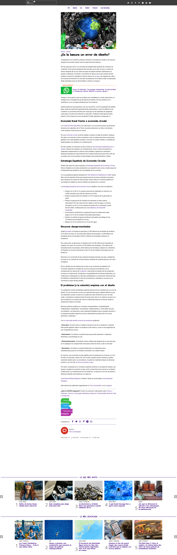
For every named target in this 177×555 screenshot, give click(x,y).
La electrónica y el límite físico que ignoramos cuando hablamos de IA (90, 506)
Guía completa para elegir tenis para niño (59, 505)
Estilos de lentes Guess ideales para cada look (28, 505)
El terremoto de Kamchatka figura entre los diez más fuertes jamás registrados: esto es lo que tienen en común (89, 546)
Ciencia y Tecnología (74, 393)
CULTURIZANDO (105, 8)
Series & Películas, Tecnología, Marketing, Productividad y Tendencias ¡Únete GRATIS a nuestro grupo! (94, 90)
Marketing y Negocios (89, 393)
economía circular (72, 135)
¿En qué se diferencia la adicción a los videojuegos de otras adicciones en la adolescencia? (149, 506)
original (109, 385)
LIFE (81, 8)
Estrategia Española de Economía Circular (101, 165)
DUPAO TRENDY (66, 52)
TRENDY (87, 8)
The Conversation (96, 385)
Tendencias (66, 395)
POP (69, 8)
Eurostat (68, 231)
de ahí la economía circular (84, 362)
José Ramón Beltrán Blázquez (71, 378)
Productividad (101, 393)
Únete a (65, 402)
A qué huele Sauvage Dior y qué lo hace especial (119, 505)
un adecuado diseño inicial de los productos (78, 320)
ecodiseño (83, 271)
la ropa (97, 76)
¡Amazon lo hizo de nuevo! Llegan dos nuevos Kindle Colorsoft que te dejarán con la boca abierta (120, 546)
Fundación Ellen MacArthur (72, 125)
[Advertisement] (88, 457)
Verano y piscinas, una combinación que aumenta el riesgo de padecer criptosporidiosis (60, 546)
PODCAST (95, 8)
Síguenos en (67, 412)
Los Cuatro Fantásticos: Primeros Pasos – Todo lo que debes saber (29, 545)
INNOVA (75, 8)
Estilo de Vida (111, 393)
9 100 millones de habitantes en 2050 (98, 175)
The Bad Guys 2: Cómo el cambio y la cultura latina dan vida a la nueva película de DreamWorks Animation (150, 546)
